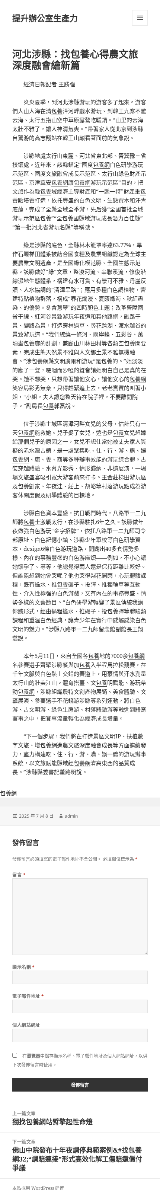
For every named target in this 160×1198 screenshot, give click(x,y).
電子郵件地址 (28, 996)
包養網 (101, 164)
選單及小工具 (140, 18)
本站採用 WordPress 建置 (38, 1188)
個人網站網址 (26, 1025)
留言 (19, 875)
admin (71, 816)
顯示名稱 (23, 967)
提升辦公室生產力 (45, 17)
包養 (57, 111)
